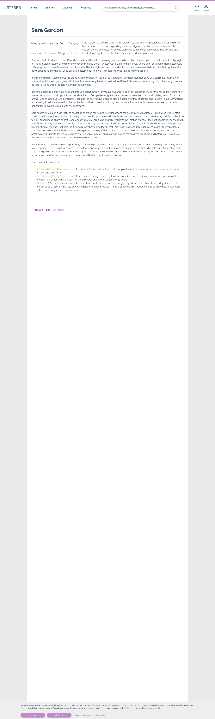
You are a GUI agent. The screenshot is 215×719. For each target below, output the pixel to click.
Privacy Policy (100, 715)
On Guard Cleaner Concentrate (53, 169)
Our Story (49, 7)
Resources (85, 7)
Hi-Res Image (56, 210)
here (159, 708)
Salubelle (42, 183)
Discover (67, 7)
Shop (34, 7)
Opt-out (59, 715)
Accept (33, 715)
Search (175, 8)
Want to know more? (83, 715)
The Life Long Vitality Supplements (56, 176)
